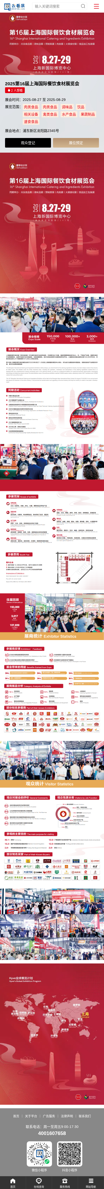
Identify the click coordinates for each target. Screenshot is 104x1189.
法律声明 (67, 1116)
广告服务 (49, 1116)
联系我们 (85, 1116)
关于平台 (31, 1116)
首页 (16, 1116)
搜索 (83, 6)
